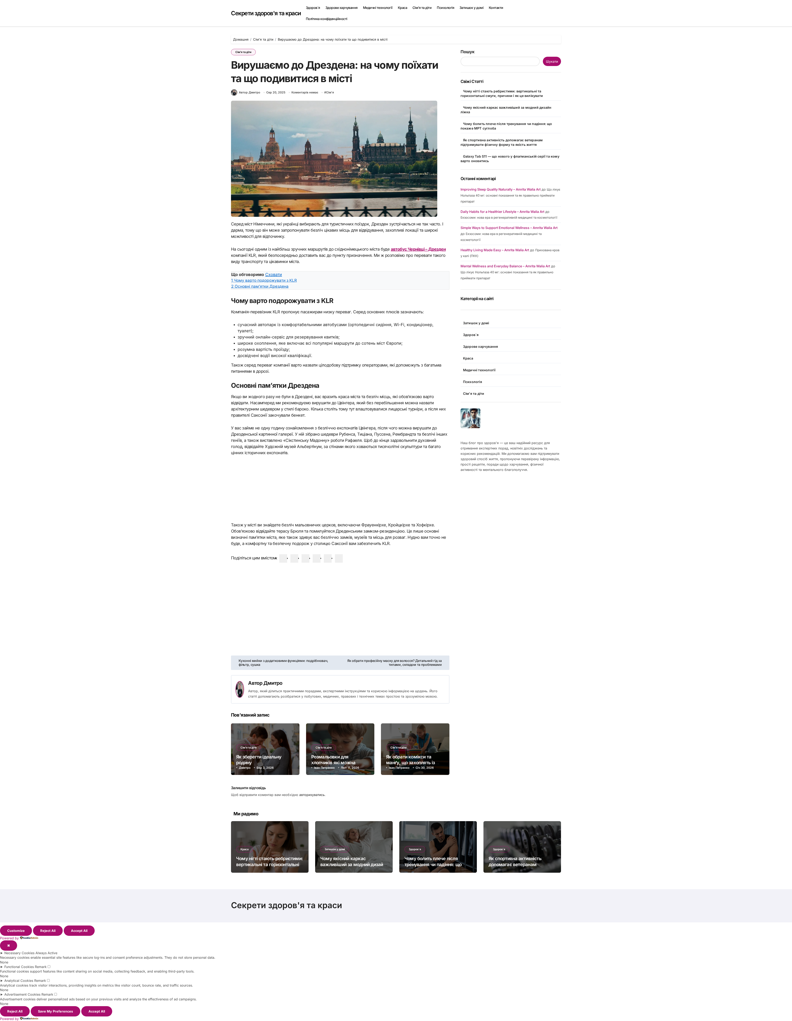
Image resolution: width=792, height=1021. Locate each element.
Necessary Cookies (19, 953)
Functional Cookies (19, 967)
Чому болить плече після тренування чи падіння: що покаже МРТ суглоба (433, 864)
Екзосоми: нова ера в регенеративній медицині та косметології (509, 217)
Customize (16, 931)
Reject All (47, 931)
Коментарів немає (304, 92)
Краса (402, 8)
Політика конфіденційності (326, 19)
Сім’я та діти (422, 8)
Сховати (273, 274)
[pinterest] (317, 558)
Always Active (46, 953)
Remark (41, 967)
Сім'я (330, 92)
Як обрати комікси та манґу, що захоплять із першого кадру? (410, 762)
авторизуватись (312, 795)
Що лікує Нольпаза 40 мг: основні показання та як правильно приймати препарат (510, 195)
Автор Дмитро (249, 92)
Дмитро (272, 683)
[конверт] (339, 558)
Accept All (79, 931)
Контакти (496, 8)
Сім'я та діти (243, 52)
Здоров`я (313, 8)
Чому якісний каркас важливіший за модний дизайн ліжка (353, 864)
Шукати (552, 61)
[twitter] (294, 558)
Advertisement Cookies (22, 994)
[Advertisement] (341, 491)
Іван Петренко (324, 767)
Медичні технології (377, 8)
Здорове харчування (341, 8)
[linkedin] (305, 558)
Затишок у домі (471, 8)
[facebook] (283, 558)
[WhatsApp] (328, 558)
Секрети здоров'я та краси (266, 13)
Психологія (445, 8)
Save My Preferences (55, 1011)
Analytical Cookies (18, 981)
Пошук (468, 51)
